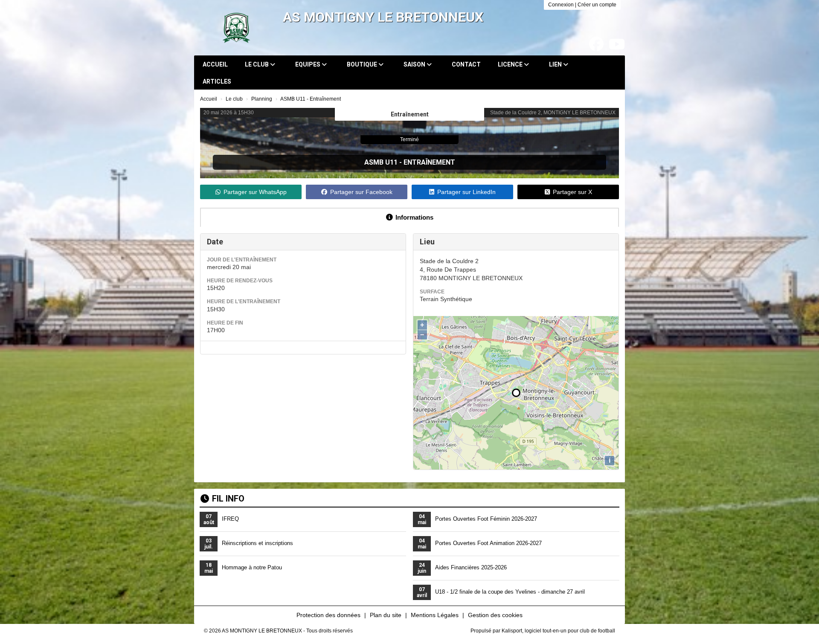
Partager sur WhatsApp (255, 191)
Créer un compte (597, 5)
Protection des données (328, 615)
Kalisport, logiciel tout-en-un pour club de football (558, 631)
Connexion (561, 5)
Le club (257, 64)
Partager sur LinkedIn (466, 191)
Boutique (362, 64)
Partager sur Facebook (361, 191)
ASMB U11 (381, 162)
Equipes (308, 64)
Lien (556, 64)
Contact (466, 64)
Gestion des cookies (495, 615)
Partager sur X (572, 191)
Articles (217, 81)
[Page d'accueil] (236, 27)
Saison (415, 64)
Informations (414, 217)
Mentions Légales (435, 615)
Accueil (215, 64)
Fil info (228, 498)
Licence (511, 64)
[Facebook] (596, 44)
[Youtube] (617, 44)
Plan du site (385, 615)
